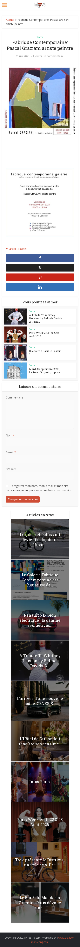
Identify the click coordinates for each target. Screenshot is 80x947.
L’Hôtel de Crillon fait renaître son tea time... (40, 741)
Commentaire (14, 397)
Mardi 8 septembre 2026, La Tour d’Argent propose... (45, 370)
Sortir (40, 37)
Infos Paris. (39, 781)
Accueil (10, 20)
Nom (10, 435)
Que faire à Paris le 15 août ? (45, 352)
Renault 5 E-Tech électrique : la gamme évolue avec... (39, 620)
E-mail (11, 452)
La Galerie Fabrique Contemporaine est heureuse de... (40, 579)
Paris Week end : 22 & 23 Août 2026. (44, 334)
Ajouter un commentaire (48, 56)
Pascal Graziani (17, 249)
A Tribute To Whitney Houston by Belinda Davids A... (40, 660)
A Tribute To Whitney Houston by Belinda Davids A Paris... (45, 318)
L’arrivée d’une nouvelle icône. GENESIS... (40, 701)
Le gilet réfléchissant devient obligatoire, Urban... (40, 539)
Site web (11, 469)
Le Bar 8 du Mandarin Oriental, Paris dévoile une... (40, 902)
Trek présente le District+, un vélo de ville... (40, 862)
